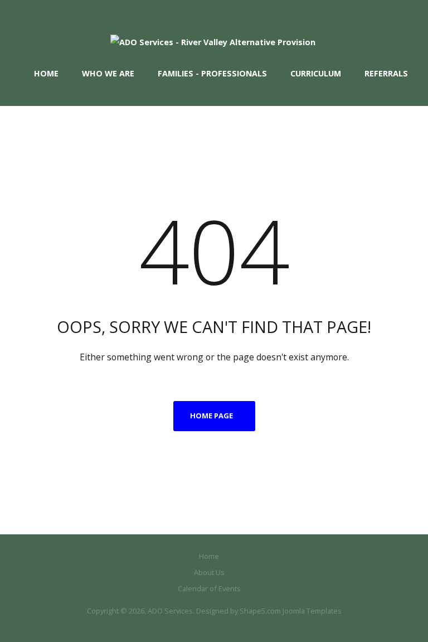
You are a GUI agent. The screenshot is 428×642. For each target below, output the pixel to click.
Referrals (386, 73)
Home (46, 73)
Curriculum (315, 73)
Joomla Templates (312, 611)
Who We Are (108, 73)
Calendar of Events (209, 588)
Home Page (211, 416)
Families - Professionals (212, 73)
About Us (209, 572)
